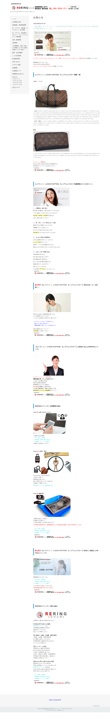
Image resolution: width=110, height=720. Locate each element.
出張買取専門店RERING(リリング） (51, 708)
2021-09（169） (17, 80)
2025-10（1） (17, 79)
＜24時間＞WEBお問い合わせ (42, 439)
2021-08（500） (18, 82)
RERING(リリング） (39, 626)
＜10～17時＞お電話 (39, 437)
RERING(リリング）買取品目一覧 (43, 485)
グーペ (55, 710)
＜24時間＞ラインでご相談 (41, 441)
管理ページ (61, 710)
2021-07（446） (18, 84)
